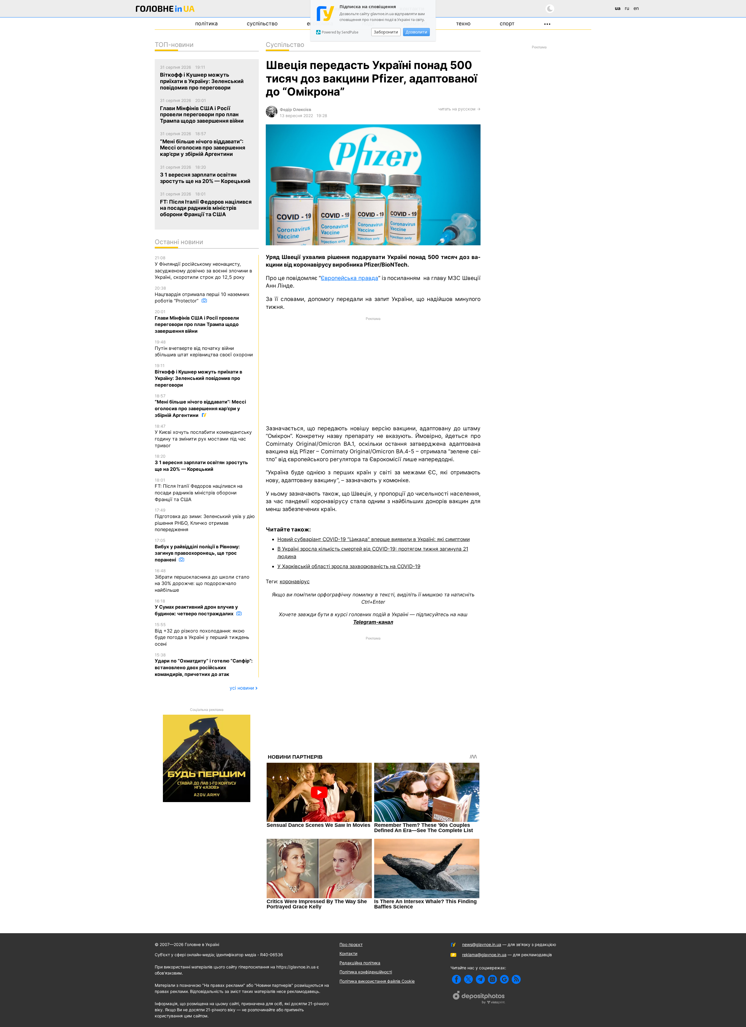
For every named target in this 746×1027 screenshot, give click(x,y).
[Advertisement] (373, 370)
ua (617, 8)
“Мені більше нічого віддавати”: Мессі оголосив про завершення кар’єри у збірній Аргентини (200, 405)
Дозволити (416, 32)
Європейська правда (349, 278)
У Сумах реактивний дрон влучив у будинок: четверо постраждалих (196, 607)
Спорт (507, 23)
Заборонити (386, 32)
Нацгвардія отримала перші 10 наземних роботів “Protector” (202, 295)
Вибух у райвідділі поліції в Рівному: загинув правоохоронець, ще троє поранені (197, 550)
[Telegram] (480, 979)
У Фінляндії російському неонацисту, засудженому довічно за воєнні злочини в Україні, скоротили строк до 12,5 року (203, 267)
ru (627, 8)
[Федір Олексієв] (271, 115)
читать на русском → (459, 108)
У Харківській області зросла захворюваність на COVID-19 (348, 566)
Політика (206, 23)
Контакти (348, 953)
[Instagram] (492, 979)
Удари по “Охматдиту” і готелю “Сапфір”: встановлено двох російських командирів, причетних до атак (204, 664)
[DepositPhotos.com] (479, 998)
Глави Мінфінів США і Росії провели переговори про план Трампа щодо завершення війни (197, 321)
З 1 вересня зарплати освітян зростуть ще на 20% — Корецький (201, 463)
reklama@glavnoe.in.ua (484, 954)
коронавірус (295, 581)
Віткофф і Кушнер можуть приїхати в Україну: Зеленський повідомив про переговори (198, 375)
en (636, 8)
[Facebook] (456, 979)
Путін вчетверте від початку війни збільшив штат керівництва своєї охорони (204, 348)
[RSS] (516, 979)
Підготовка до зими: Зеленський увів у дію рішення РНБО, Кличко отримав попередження (205, 520)
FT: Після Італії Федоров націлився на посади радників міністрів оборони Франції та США (198, 490)
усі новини (242, 688)
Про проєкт (351, 944)
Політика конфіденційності (365, 971)
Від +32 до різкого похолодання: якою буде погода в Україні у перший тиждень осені (202, 634)
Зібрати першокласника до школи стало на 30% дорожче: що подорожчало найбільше (202, 580)
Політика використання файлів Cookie (377, 981)
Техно (463, 23)
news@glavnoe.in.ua (481, 944)
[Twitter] (468, 979)
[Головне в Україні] (165, 10)
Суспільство (262, 23)
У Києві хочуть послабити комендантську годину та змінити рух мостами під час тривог (203, 436)
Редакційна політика (359, 962)
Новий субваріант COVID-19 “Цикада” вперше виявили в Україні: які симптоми (373, 539)
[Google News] (504, 979)
